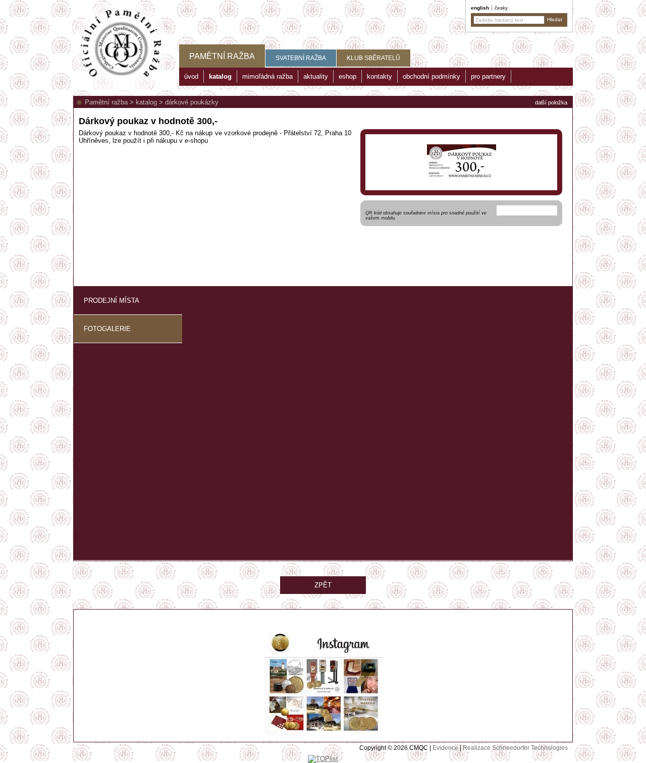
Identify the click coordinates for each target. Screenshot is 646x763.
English (480, 8)
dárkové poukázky (192, 102)
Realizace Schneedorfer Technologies (515, 748)
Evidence (445, 748)
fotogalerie (107, 329)
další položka (551, 102)
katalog (146, 102)
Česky (501, 8)
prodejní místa (111, 300)
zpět (323, 585)
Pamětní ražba (106, 102)
